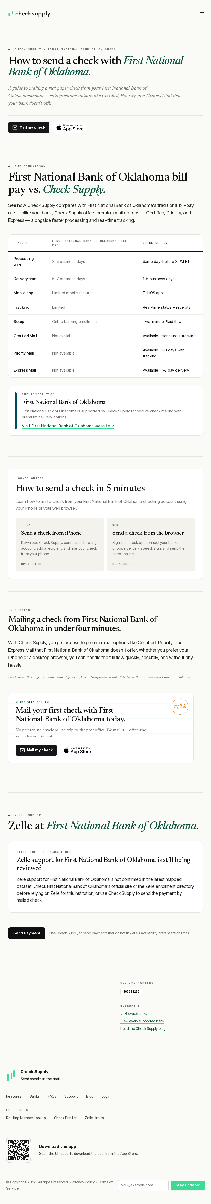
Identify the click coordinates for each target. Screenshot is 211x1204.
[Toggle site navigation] (202, 12)
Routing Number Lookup (26, 1118)
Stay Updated (187, 1185)
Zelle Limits (94, 1118)
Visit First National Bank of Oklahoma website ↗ (68, 426)
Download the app (57, 1146)
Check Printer (65, 1118)
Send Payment (26, 933)
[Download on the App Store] (70, 127)
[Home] (29, 13)
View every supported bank (142, 1021)
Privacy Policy (83, 1182)
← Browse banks (133, 1013)
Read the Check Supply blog (143, 1028)
